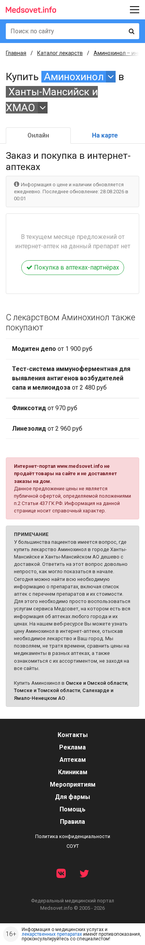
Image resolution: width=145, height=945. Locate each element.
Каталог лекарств (60, 53)
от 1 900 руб (52, 348)
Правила (72, 821)
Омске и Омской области (96, 683)
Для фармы (72, 797)
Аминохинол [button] (74, 76)
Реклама (72, 747)
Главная (16, 53)
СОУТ (73, 846)
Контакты (73, 735)
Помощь (72, 809)
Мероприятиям (73, 784)
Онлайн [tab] (38, 135)
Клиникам (72, 772)
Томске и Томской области (47, 690)
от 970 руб (44, 408)
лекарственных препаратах (52, 934)
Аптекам (73, 759)
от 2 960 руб (47, 428)
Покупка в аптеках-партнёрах (75, 267)
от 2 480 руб (71, 378)
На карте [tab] (105, 135)
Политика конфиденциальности (72, 836)
